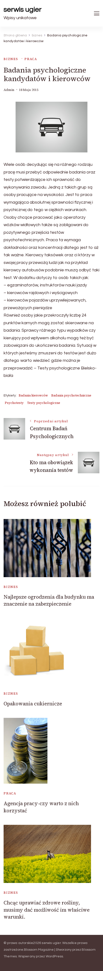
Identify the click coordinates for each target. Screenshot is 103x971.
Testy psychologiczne (43, 403)
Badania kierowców (33, 395)
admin (9, 90)
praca (30, 59)
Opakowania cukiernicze (33, 703)
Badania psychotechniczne (71, 395)
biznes (11, 59)
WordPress (54, 956)
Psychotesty (14, 403)
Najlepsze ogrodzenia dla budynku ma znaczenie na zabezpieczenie (49, 600)
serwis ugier (23, 9)
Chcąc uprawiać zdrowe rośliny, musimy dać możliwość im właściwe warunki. (47, 909)
